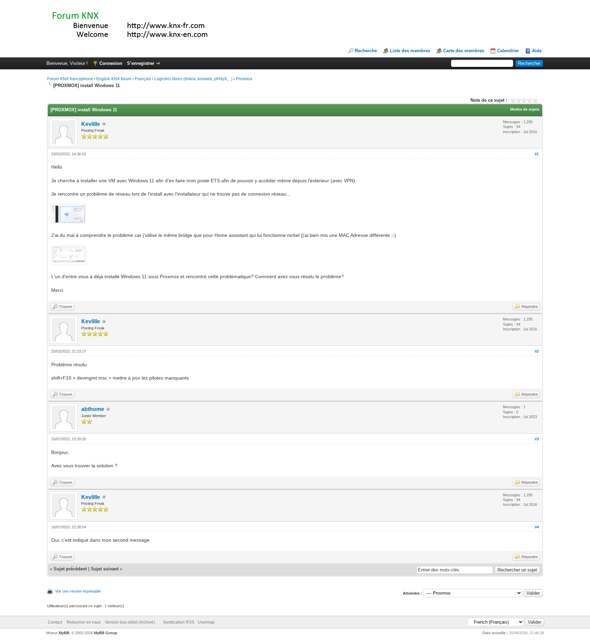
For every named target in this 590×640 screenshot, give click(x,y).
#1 (537, 154)
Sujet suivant (104, 568)
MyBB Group (105, 633)
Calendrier (508, 50)
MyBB (64, 633)
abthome (92, 409)
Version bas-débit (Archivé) (130, 622)
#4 (537, 527)
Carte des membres (463, 50)
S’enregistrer (140, 63)
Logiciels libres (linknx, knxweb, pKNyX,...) (193, 78)
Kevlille (90, 124)
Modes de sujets (524, 109)
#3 (537, 439)
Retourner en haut (83, 622)
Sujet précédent (70, 568)
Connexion (110, 63)
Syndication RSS (178, 622)
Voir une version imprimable (78, 591)
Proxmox (244, 78)
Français (143, 78)
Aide (537, 50)
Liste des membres (410, 50)
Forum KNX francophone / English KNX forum (89, 78)
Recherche (366, 50)
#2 (537, 351)
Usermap (206, 622)
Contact (55, 622)
